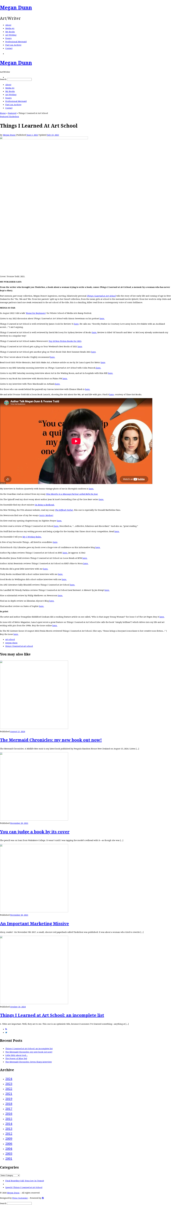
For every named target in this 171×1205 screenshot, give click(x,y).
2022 (8, 1089)
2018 (8, 1104)
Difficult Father (66, 510)
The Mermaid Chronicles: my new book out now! (51, 740)
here (76, 323)
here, (111, 394)
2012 (8, 1133)
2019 (8, 1099)
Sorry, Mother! (46, 515)
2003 (8, 1153)
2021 (8, 1093)
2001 (8, 1158)
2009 (8, 1138)
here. (102, 318)
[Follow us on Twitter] (6, 1032)
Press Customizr (20, 1198)
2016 (8, 1113)
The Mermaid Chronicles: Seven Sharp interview (28, 1061)
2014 (8, 1124)
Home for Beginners (36, 313)
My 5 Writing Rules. (32, 536)
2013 (8, 1128)
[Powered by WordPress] (43, 1198)
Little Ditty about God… (16, 1055)
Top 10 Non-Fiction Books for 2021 (65, 341)
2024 (8, 1079)
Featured (12, 113)
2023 (8, 1084)
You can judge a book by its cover (34, 831)
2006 (8, 1143)
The (57, 510)
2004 (8, 1148)
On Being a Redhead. (45, 504)
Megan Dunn (9, 134)
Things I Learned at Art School (101, 295)
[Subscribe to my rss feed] (6, 1029)
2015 (8, 1119)
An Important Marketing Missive (34, 923)
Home (3, 113)
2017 (8, 1109)
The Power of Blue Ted (16, 1058)
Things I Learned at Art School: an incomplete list (52, 1015)
